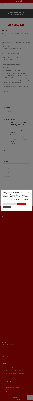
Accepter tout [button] (21, 204)
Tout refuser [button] (7, 207)
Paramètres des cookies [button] (10, 204)
